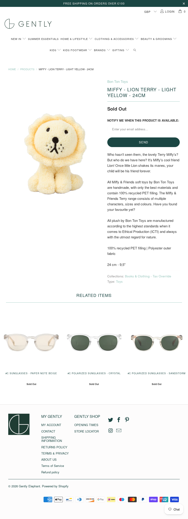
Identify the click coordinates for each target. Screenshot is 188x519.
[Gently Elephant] (96, 23)
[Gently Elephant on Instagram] (110, 430)
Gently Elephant (29, 486)
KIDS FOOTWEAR (75, 50)
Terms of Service (52, 465)
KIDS (53, 50)
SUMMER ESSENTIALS (43, 39)
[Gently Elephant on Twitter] (110, 420)
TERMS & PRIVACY (55, 453)
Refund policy (50, 472)
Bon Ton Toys (117, 81)
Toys (119, 281)
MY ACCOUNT (51, 425)
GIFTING (118, 50)
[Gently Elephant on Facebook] (119, 420)
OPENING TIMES (86, 425)
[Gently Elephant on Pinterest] (127, 420)
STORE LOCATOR (86, 431)
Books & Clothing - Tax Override (148, 276)
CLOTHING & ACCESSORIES (115, 39)
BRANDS (100, 50)
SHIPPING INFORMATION (51, 439)
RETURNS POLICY (54, 447)
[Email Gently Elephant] (119, 430)
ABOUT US (49, 459)
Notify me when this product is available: (143, 120)
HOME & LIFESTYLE (75, 39)
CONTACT (48, 431)
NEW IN (16, 39)
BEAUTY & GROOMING (157, 39)
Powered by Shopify (55, 486)
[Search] (135, 50)
